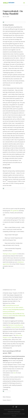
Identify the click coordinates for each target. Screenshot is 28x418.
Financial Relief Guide (17, 327)
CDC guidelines (14, 210)
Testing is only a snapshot (10, 254)
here (14, 373)
